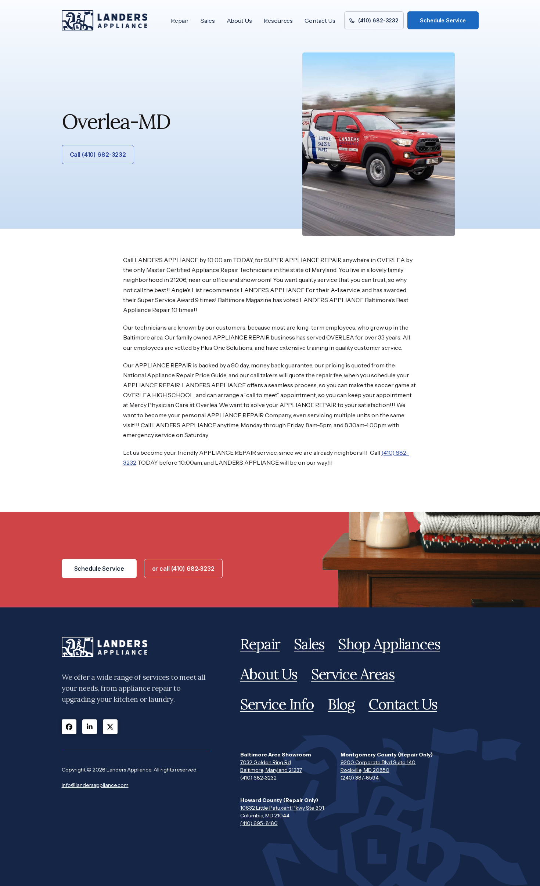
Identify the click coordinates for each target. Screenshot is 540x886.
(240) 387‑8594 (360, 777)
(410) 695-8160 (259, 823)
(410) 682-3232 (258, 777)
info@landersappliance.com (95, 785)
